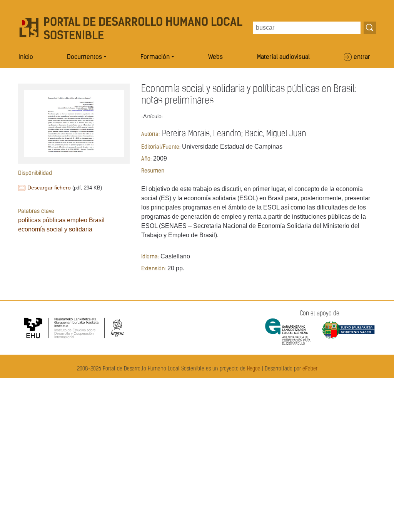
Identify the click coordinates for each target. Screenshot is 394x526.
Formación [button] (155, 57)
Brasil (97, 220)
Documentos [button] (84, 57)
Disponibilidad (35, 173)
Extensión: (153, 269)
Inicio (25, 57)
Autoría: (150, 134)
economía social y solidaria (55, 229)
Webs (215, 57)
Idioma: (150, 257)
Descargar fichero (49, 187)
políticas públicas (41, 220)
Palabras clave (36, 211)
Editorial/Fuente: (160, 147)
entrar (362, 57)
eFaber (309, 369)
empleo (77, 220)
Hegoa (253, 369)
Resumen (152, 171)
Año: (146, 159)
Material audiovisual (283, 57)
